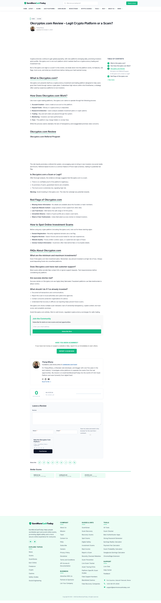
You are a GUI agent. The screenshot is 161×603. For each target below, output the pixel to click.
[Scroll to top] (157, 595)
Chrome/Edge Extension (112, 556)
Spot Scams (86, 538)
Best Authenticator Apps (112, 535)
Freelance (32, 566)
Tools (97, 8)
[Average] (39, 448)
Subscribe (63, 545)
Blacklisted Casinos (88, 580)
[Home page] (35, 3)
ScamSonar (86, 527)
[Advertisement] (80, 45)
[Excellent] (43, 448)
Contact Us (64, 538)
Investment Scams (88, 545)
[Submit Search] (65, 3)
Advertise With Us (66, 576)
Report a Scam (132, 3)
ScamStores (33, 559)
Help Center (108, 570)
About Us (111, 8)
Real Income (86, 549)
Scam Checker (108, 531)
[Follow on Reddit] (45, 379)
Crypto (31, 570)
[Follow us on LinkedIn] (34, 541)
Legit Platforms (49, 8)
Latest (31, 8)
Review (34, 410)
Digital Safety (86, 542)
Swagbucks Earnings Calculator (114, 552)
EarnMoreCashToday (69, 364)
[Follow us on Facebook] (30, 541)
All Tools (106, 527)
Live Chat (107, 566)
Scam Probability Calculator (113, 549)
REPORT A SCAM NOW (66, 351)
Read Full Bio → (46, 381)
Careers (62, 549)
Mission (62, 531)
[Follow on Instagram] (43, 379)
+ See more (110, 80)
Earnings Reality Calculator (113, 542)
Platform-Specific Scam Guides (90, 572)
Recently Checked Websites (91, 556)
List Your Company (66, 583)
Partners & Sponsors (67, 580)
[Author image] (33, 28)
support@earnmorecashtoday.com (118, 587)
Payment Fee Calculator (112, 545)
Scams (38, 8)
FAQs (62, 542)
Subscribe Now (67, 331)
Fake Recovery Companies (91, 584)
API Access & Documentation (65, 564)
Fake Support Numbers (89, 576)
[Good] (41, 448)
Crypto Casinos (86, 8)
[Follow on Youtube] (49, 379)
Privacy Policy (65, 552)
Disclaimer (63, 556)
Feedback (107, 573)
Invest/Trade (73, 8)
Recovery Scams (87, 535)
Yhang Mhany (40, 27)
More (119, 8)
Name (35, 430)
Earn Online (62, 8)
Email (59, 430)
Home (25, 8)
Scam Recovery (87, 531)
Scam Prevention (87, 560)
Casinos (31, 573)
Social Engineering (35, 580)
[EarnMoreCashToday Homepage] (42, 523)
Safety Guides (33, 577)
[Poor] (37, 448)
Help (103, 8)
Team (62, 535)
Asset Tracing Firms (88, 567)
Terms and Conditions (67, 560)
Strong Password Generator (113, 538)
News (31, 552)
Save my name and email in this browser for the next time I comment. (89, 431)
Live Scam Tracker (88, 563)
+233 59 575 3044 (113, 584)
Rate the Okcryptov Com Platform (42, 440)
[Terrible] (34, 448)
